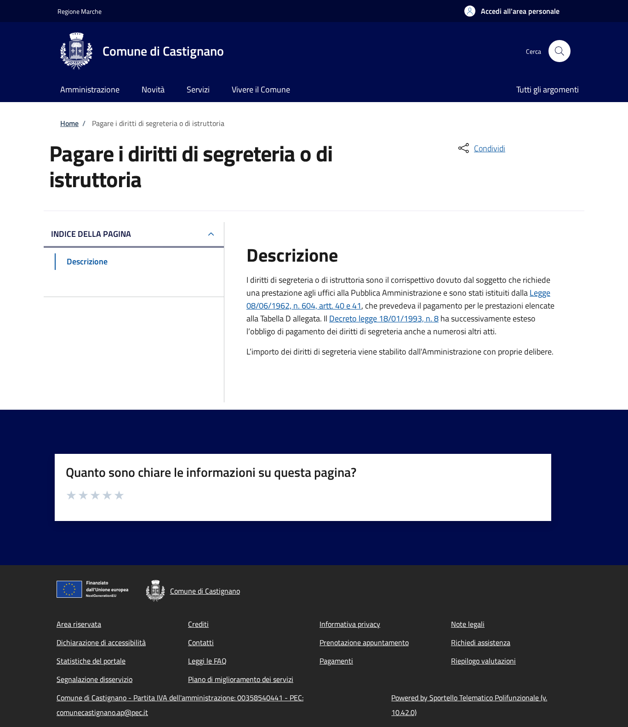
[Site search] (559, 51)
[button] (512, 11)
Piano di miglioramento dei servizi (240, 679)
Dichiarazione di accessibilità (101, 642)
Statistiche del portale (91, 660)
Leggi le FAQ (207, 660)
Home (69, 123)
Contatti (201, 642)
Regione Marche (79, 11)
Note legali (468, 624)
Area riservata (79, 624)
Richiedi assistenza (480, 642)
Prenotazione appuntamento (364, 642)
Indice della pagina (91, 234)
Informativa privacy (350, 624)
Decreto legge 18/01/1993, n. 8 (384, 318)
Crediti (198, 624)
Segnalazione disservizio (94, 679)
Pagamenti (336, 660)
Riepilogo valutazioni (483, 660)
